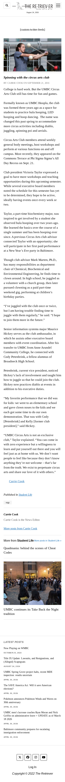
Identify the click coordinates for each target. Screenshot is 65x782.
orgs (8, 502)
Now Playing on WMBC (16, 648)
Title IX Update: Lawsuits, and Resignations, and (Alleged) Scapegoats (29, 660)
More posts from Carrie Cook (20, 528)
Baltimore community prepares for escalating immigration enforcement (27, 731)
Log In (32, 767)
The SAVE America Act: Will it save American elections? (27, 687)
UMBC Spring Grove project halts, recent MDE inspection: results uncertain (28, 673)
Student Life (25, 494)
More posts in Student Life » (47, 540)
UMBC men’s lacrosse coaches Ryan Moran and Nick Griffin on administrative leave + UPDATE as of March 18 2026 (32, 715)
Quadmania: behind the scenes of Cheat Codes (30, 550)
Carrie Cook (17, 481)
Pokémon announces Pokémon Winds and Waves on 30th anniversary (30, 700)
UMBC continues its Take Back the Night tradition (31, 612)
